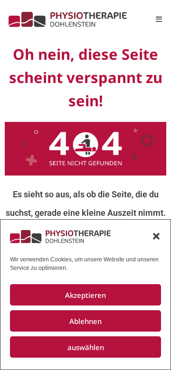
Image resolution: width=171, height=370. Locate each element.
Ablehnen (85, 321)
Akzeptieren (85, 295)
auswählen (85, 347)
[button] (156, 236)
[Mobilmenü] (159, 19)
